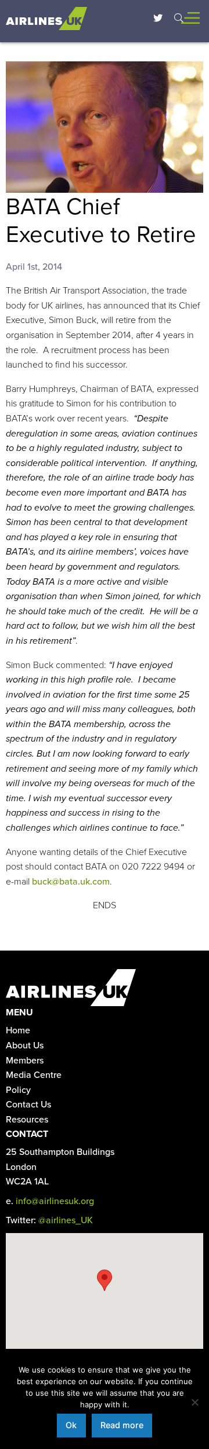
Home (18, 1030)
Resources (27, 1119)
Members (25, 1060)
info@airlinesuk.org (55, 1201)
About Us (25, 1045)
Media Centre (34, 1075)
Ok (71, 1425)
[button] (104, 1280)
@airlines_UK (65, 1220)
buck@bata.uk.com (71, 881)
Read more (121, 1425)
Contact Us (28, 1104)
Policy (18, 1090)
